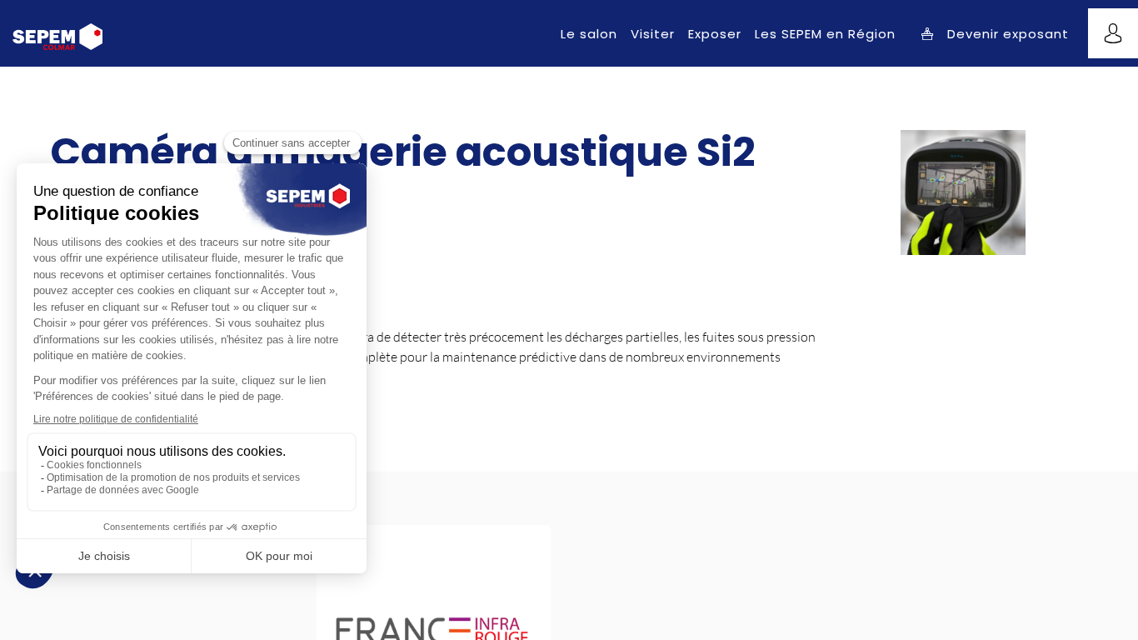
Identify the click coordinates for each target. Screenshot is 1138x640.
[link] (589, 33)
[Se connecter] (1113, 33)
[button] (995, 34)
